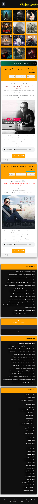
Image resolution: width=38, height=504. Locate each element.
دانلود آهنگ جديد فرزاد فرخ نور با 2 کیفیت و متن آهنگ (23, 293)
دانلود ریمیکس (31, 440)
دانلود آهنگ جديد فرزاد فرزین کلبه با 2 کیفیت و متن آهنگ (22, 296)
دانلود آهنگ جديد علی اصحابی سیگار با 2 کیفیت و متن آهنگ (21, 299)
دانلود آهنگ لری (30, 457)
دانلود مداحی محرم (28, 433)
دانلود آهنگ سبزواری (29, 473)
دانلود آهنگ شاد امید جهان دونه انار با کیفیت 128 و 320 (22, 359)
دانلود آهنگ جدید (23, 83)
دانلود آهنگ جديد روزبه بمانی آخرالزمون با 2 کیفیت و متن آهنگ (21, 279)
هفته (21, 326)
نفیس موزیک (32, 63)
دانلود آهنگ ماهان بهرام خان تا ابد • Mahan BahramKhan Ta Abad (20, 282)
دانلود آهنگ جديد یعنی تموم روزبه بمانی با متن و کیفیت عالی (21, 351)
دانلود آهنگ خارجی (30, 443)
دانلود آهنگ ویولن (29, 412)
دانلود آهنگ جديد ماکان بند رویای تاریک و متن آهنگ (23, 288)
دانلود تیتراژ (31, 407)
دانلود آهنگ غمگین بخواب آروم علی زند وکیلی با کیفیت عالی (21, 274)
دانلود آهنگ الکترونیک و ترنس (26, 423)
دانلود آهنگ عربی (30, 468)
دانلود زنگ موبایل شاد (28, 490)
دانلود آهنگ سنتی (30, 448)
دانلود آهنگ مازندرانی (29, 470)
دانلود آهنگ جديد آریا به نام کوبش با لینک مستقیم (24, 354)
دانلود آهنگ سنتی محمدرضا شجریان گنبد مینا (25, 368)
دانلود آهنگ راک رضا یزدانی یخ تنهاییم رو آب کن (24, 310)
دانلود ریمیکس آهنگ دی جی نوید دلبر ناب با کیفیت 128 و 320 (21, 348)
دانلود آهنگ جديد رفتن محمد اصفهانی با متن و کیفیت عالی (22, 276)
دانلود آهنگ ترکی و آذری (29, 459)
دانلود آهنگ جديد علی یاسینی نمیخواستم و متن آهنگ (23, 313)
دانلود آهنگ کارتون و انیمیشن (28, 481)
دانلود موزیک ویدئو (30, 465)
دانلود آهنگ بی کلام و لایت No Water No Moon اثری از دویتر (21, 376)
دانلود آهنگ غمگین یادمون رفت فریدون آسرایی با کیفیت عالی (21, 301)
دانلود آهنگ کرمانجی (29, 476)
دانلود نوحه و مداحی (29, 430)
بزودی (32, 445)
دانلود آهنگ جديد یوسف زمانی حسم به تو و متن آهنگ (23, 357)
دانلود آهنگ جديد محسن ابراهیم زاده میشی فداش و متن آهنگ (21, 346)
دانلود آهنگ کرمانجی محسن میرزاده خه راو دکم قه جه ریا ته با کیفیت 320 (18, 379)
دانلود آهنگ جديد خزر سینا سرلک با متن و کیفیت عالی (23, 362)
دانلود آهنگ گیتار (29, 415)
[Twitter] (3, 160)
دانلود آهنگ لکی (30, 462)
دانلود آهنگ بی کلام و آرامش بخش (27, 409)
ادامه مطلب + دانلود (18, 156)
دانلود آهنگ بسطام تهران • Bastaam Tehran (25, 271)
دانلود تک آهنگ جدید (20, 76)
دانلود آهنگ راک (29, 420)
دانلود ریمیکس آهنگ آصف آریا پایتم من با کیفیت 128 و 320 (22, 370)
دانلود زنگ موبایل (30, 484)
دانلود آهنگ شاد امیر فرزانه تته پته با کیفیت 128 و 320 (23, 373)
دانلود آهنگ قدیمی (30, 437)
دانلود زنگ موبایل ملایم (28, 487)
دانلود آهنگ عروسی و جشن (27, 400)
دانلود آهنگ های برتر (29, 427)
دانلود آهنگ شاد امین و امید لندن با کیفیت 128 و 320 (23, 365)
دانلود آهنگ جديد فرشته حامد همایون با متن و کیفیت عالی (22, 290)
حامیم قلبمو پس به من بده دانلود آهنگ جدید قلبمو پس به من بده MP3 (19, 285)
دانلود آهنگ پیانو (29, 418)
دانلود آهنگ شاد (30, 397)
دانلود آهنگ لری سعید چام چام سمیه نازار (25, 343)
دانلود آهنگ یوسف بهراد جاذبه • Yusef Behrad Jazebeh (22, 382)
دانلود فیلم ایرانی (30, 479)
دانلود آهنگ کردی (30, 454)
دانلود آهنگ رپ (31, 451)
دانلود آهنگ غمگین (30, 404)
